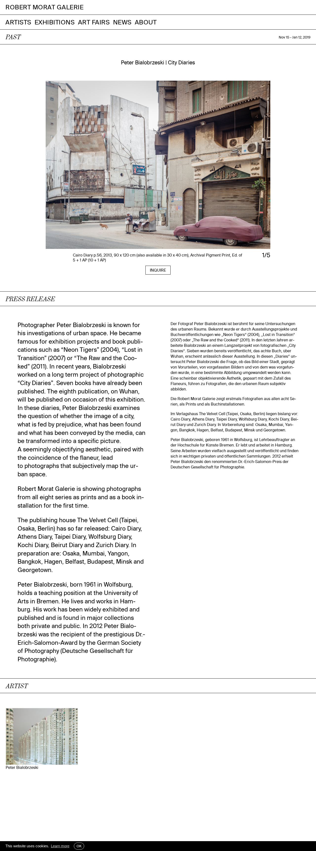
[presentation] (81, 168)
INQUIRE (158, 270)
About (146, 22)
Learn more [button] (60, 846)
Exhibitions (55, 22)
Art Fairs (94, 22)
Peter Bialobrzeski (22, 767)
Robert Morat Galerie (44, 7)
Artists (18, 22)
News (122, 22)
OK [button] (79, 846)
